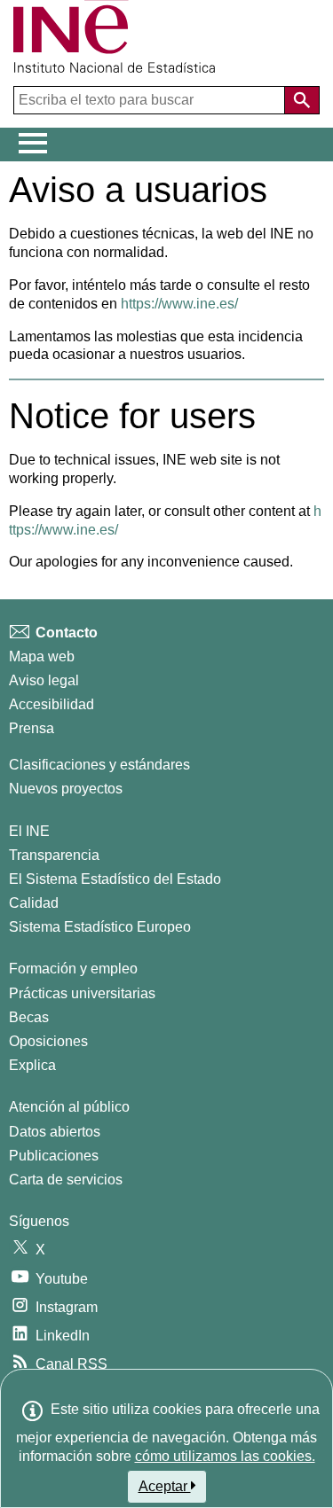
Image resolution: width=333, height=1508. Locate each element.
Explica (32, 1065)
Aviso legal (44, 680)
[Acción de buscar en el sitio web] (302, 100)
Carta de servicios (66, 1179)
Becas (29, 1017)
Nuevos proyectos (66, 788)
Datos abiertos (54, 1131)
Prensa (31, 728)
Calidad (34, 902)
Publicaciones (54, 1155)
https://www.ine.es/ (179, 303)
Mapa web (42, 656)
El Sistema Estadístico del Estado (115, 879)
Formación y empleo (73, 968)
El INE (29, 831)
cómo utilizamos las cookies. (225, 1456)
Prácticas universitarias (82, 993)
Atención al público (69, 1106)
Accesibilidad (51, 704)
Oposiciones (48, 1041)
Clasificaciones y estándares (99, 764)
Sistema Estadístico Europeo (100, 926)
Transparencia (54, 855)
